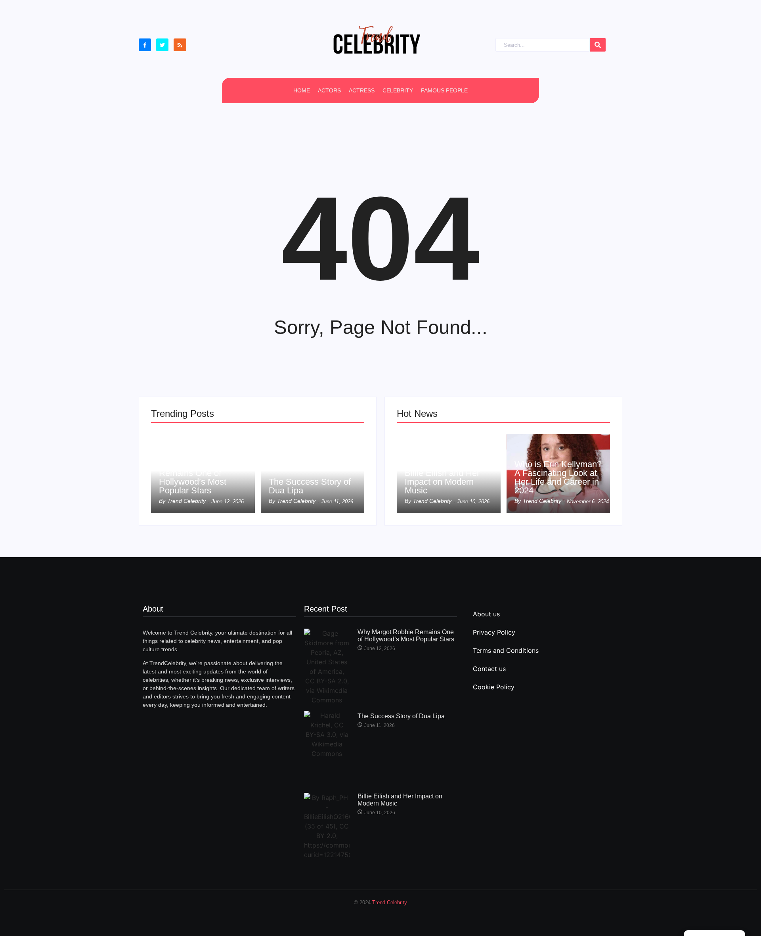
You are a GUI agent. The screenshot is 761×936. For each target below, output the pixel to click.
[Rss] (180, 44)
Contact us (489, 669)
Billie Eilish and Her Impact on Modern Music (442, 482)
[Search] (598, 45)
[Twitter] (162, 44)
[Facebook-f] (145, 44)
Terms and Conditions (506, 650)
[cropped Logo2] (376, 40)
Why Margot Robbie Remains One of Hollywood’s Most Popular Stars (197, 477)
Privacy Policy (494, 632)
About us (486, 614)
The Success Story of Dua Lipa (310, 486)
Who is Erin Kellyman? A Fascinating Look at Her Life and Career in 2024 (558, 477)
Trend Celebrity (389, 902)
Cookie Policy (493, 687)
